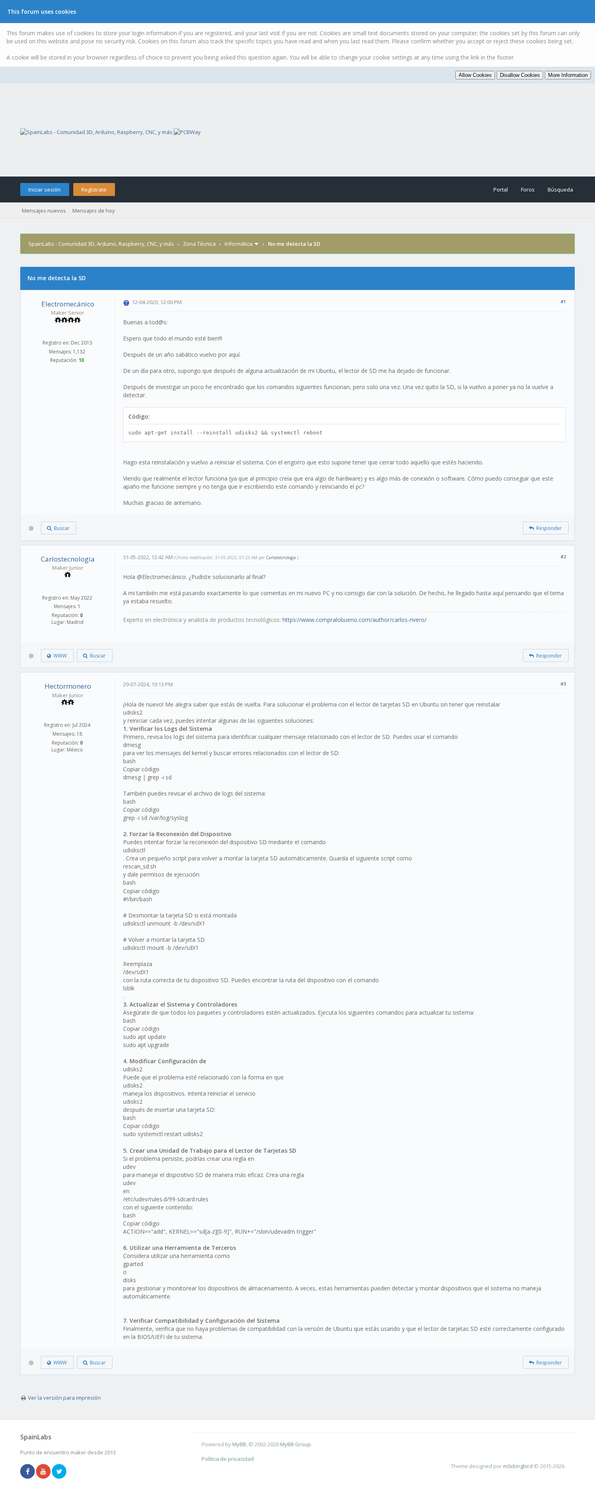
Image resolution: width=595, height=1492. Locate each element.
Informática (239, 243)
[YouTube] (43, 1471)
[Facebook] (27, 1471)
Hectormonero (68, 686)
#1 (563, 301)
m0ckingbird (518, 1466)
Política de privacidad (228, 1458)
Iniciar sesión (44, 189)
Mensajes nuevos (44, 210)
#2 (563, 556)
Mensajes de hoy (93, 210)
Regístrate (93, 189)
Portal (500, 189)
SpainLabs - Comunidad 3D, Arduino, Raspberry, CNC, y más (101, 243)
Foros (528, 189)
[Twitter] (59, 1471)
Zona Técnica (199, 243)
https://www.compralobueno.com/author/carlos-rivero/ (355, 620)
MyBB (239, 1444)
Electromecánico (67, 304)
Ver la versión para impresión (64, 1397)
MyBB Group (295, 1444)
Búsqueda (560, 189)
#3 (563, 684)
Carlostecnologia (68, 559)
